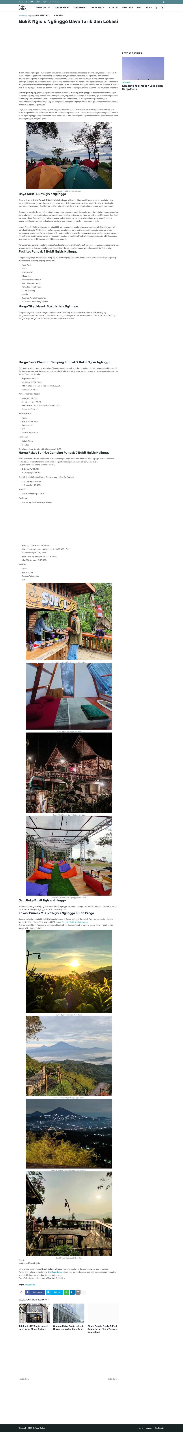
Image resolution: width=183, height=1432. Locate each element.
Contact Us (30, 2)
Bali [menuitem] (139, 7)
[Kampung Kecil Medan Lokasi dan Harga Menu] (143, 68)
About (21, 2)
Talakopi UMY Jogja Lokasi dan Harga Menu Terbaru (33, 1327)
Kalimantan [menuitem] (42, 15)
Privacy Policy (42, 2)
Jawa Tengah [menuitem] (61, 7)
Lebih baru (24, 1379)
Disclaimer (54, 2)
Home (140, 1428)
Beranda (22, 16)
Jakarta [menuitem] (112, 7)
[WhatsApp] (66, 1292)
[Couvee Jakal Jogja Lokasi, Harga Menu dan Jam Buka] (68, 1313)
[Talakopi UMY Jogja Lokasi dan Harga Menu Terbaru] (34, 1313)
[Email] (78, 1292)
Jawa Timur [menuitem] (79, 7)
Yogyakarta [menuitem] (42, 7)
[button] (157, 7)
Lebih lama (112, 1379)
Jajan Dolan (22, 7)
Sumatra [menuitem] (126, 7)
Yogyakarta (32, 16)
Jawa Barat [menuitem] (96, 7)
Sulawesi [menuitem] (58, 15)
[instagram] (163, 2)
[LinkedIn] (72, 1292)
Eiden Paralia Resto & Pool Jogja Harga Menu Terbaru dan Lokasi (102, 1329)
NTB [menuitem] (148, 7)
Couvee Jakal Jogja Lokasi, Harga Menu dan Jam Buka (68, 1327)
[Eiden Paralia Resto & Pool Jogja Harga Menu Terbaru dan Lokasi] (103, 1313)
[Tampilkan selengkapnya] (83, 1292)
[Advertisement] (69, 49)
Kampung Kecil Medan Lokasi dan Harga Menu (142, 87)
